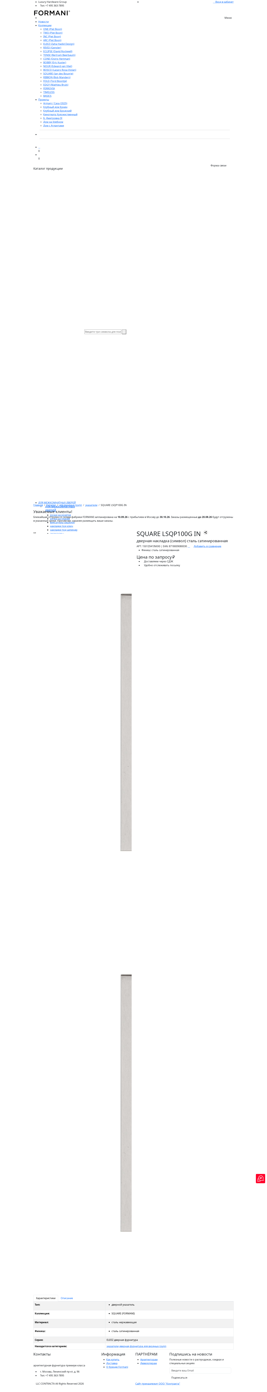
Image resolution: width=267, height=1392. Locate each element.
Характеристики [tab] (45, 1298)
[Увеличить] (34, 532)
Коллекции (44, 25)
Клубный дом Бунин (55, 107)
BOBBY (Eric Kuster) (54, 62)
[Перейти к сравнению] (39, 147)
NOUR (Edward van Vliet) (57, 66)
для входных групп (70, 505)
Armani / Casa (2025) (55, 103)
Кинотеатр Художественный (60, 114)
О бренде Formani (117, 1367)
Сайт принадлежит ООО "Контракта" (157, 1383)
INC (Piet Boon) (52, 36)
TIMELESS (49, 92)
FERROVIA (49, 88)
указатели (91, 505)
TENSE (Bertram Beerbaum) (59, 55)
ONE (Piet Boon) (52, 29)
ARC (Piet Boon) (52, 40)
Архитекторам (149, 1359)
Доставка (111, 1363)
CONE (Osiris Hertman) (56, 58)
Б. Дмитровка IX (52, 118)
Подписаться (179, 1377)
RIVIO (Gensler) (52, 47)
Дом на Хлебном (53, 122)
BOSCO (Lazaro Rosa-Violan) (59, 70)
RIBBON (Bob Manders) (56, 77)
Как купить (112, 1359)
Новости (43, 21)
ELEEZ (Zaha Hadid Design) (58, 44)
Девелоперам (148, 1363)
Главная (38, 505)
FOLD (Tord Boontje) (55, 81)
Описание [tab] (67, 1298)
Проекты (43, 99)
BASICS (47, 96)
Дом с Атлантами (53, 125)
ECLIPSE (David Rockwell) (57, 51)
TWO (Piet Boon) (52, 32)
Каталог (51, 505)
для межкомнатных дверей (57, 502)
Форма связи (218, 165)
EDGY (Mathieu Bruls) (55, 84)
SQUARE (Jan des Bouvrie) (58, 73)
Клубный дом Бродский (57, 110)
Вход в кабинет (224, 2)
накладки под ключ (61, 526)
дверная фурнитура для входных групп (142, 1346)
